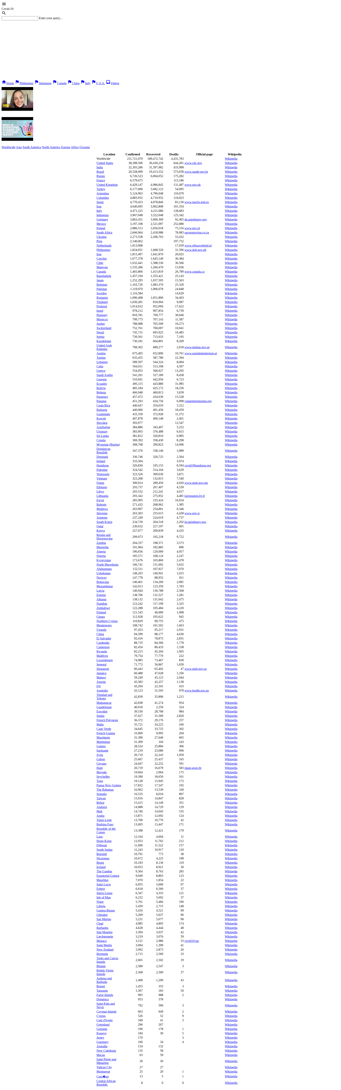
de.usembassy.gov (196, 219)
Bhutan (101, 966)
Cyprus (101, 1016)
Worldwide (8, 147)
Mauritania (103, 737)
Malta (100, 724)
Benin (100, 862)
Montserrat (103, 1071)
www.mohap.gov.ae (197, 347)
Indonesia (102, 215)
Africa (75, 147)
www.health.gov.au (197, 690)
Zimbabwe (103, 608)
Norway (101, 577)
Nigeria (101, 556)
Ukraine (101, 236)
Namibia (101, 603)
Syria (99, 755)
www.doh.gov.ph (195, 250)
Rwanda (101, 651)
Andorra (101, 807)
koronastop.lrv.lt (195, 496)
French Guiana (105, 733)
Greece (100, 370)
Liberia (100, 906)
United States (104, 163)
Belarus (101, 392)
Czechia (101, 258)
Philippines (24, 83)
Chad (99, 923)
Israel (99, 310)
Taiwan (101, 798)
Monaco (101, 941)
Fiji (98, 686)
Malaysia (102, 267)
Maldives (102, 655)
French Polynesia (107, 720)
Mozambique (104, 586)
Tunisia (101, 357)
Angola (101, 681)
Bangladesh (103, 276)
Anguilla (101, 1046)
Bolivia (101, 388)
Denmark (102, 456)
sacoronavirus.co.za (197, 232)
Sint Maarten (104, 932)
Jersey (100, 1037)
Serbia (100, 336)
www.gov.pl (192, 228)
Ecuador (101, 383)
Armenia (101, 517)
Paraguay (102, 396)
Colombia (102, 197)
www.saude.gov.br (196, 171)
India (99, 167)
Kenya (100, 530)
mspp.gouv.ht (193, 768)
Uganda (101, 629)
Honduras (102, 465)
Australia (102, 690)
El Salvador (103, 638)
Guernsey (102, 1042)
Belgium (101, 284)
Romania (102, 297)
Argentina (102, 193)
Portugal (101, 306)
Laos (99, 836)
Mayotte (101, 772)
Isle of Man (103, 897)
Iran (98, 206)
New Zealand (104, 949)
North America (51, 147)
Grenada (101, 1029)
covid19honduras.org (198, 465)
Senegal (101, 664)
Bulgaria (101, 409)
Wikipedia (231, 158)
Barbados (102, 927)
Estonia (101, 595)
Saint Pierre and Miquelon (106, 1061)
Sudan (100, 715)
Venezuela (102, 474)
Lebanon (102, 362)
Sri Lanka (102, 436)
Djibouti (101, 845)
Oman (100, 482)
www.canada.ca (194, 271)
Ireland (100, 461)
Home (8, 83)
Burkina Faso (104, 824)
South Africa (104, 232)
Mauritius (102, 880)
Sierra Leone (104, 893)
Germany (102, 219)
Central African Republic (106, 1082)
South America (31, 147)
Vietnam (101, 478)
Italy (85, 83)
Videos (112, 83)
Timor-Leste (104, 820)
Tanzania (102, 990)
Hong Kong (103, 841)
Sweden (101, 293)
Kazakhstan (103, 341)
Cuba (99, 366)
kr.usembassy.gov (195, 522)
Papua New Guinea (108, 785)
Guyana (101, 763)
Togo (99, 781)
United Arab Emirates (104, 347)
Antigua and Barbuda (104, 980)
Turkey (100, 189)
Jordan (100, 323)
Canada (59, 83)
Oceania (85, 147)
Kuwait (101, 418)
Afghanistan (104, 569)
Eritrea (100, 888)
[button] (170, 4)
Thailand (102, 302)
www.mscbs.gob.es (197, 202)
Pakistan (101, 289)
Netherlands (103, 245)
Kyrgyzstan (103, 560)
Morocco (102, 319)
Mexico (101, 223)
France (100, 180)
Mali (99, 811)
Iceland (101, 867)
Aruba (100, 815)
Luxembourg (104, 660)
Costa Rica (103, 405)
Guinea (101, 746)
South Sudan (104, 849)
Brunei (100, 986)
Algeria (101, 551)
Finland (101, 612)
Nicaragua (102, 858)
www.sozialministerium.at (201, 353)
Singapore (43, 83)
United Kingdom (107, 184)
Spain (100, 202)
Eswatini (101, 711)
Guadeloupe (104, 707)
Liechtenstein (104, 936)
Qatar (99, 526)
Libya (100, 491)
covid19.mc (192, 941)
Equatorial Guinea (107, 875)
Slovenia (101, 513)
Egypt (100, 500)
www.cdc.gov (193, 163)
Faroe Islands (104, 995)
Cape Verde (103, 728)
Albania (101, 599)
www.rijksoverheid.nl (198, 245)
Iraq (98, 254)
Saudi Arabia (104, 375)
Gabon (100, 759)
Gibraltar (102, 914)
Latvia (100, 590)
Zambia (101, 543)
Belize (100, 802)
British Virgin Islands (104, 972)
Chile (99, 263)
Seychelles (103, 776)
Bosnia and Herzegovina (104, 536)
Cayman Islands (106, 1011)
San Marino (103, 919)
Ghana (100, 616)
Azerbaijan (103, 427)
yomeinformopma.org (198, 401)
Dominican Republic (103, 450)
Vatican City (104, 1067)
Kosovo (101, 1033)
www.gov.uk (193, 184)
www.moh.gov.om (196, 482)
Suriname (102, 750)
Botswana (102, 582)
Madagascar (103, 702)
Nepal (100, 332)
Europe (65, 147)
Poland (100, 228)
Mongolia (102, 547)
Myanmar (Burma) (108, 444)
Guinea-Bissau (105, 910)
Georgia (101, 379)
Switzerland (103, 328)
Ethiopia (101, 487)
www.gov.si (192, 513)
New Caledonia (106, 1050)
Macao (100, 1055)
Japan (100, 280)
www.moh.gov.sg (196, 668)
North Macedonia (107, 564)
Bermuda (102, 954)
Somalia (101, 794)
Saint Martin (104, 945)
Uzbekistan (103, 573)
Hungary (102, 315)
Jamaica (101, 673)
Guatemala (103, 414)
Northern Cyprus (107, 621)
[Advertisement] (170, 50)
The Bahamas (105, 789)
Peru (99, 241)
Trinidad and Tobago (104, 696)
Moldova (102, 509)
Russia (100, 176)
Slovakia (101, 422)
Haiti (99, 768)
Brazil (100, 171)
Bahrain (101, 504)
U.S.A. (98, 83)
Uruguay (102, 431)
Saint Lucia (103, 884)
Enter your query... (50, 18)
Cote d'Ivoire (104, 1020)
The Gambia (104, 871)
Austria (101, 353)
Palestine (102, 469)
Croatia (101, 440)
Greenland (103, 1024)
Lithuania (102, 496)
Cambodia (102, 642)
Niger (100, 901)
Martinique (103, 742)
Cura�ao (102, 1076)
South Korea (104, 522)
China (73, 83)
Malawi (101, 677)
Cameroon (103, 647)
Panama (101, 401)
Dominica (102, 999)
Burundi (101, 854)
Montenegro (104, 625)
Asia (19, 147)
